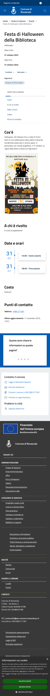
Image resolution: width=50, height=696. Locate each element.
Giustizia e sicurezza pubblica (22, 538)
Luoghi (8, 583)
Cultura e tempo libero (15, 506)
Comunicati (10, 568)
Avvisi (8, 572)
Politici (8, 483)
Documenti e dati (13, 491)
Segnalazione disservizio (16, 636)
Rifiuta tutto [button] (25, 687)
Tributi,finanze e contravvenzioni (23, 542)
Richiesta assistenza (14, 644)
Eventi (31, 20)
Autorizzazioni (15, 549)
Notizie (8, 564)
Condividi (8, 72)
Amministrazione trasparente (18, 655)
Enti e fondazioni (12, 479)
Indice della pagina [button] (15, 92)
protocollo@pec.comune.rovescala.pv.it (22, 618)
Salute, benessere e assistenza (22, 545)
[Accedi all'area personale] (40, 3)
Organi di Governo (13, 467)
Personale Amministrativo (16, 487)
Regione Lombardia (11, 2)
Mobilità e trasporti (13, 522)
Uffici (8, 475)
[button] (25, 692)
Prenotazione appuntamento (17, 632)
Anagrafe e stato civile (15, 502)
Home (5, 20)
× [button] (47, 659)
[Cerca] (44, 10)
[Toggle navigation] (4, 10)
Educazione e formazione (20, 534)
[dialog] (25, 676)
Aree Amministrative (14, 471)
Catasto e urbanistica (14, 518)
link (3, 676)
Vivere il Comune (18, 20)
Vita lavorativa (12, 510)
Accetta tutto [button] (25, 681)
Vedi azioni (21, 72)
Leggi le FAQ (11, 640)
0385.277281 (18, 311)
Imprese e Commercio (14, 514)
